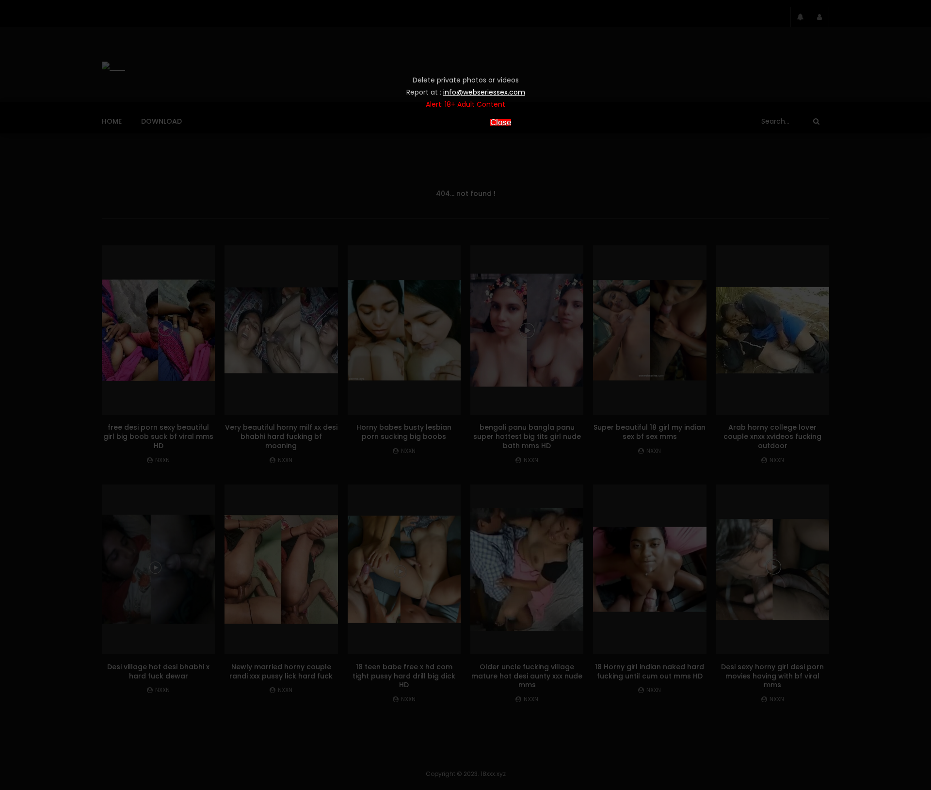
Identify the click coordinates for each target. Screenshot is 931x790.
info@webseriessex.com (484, 92)
